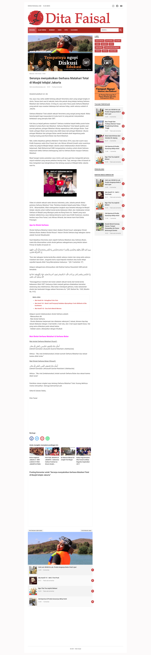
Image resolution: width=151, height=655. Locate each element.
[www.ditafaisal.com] (69, 18)
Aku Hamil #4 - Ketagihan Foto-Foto (46, 300)
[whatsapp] (48, 438)
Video (97, 44)
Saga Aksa (113, 51)
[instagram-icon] (113, 6)
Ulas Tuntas (99, 40)
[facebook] (31, 438)
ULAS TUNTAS (42, 30)
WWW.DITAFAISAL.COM (34, 6)
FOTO (66, 30)
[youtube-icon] (121, 6)
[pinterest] (42, 438)
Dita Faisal (109, 40)
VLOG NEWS (46, 6)
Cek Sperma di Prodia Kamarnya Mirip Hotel (52, 599)
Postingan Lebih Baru (35, 530)
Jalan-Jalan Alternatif (112, 47)
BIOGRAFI (52, 30)
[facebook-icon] (117, 6)
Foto (111, 44)
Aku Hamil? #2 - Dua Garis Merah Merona (48, 308)
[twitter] (37, 438)
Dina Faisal (99, 47)
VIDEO (59, 30)
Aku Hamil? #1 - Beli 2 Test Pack (48, 578)
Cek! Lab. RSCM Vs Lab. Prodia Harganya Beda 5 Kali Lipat (57, 567)
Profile (105, 51)
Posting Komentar (57, 87)
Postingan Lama (86, 530)
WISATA (98, 51)
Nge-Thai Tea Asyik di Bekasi (47, 588)
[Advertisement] (60, 415)
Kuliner (117, 40)
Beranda (32, 30)
